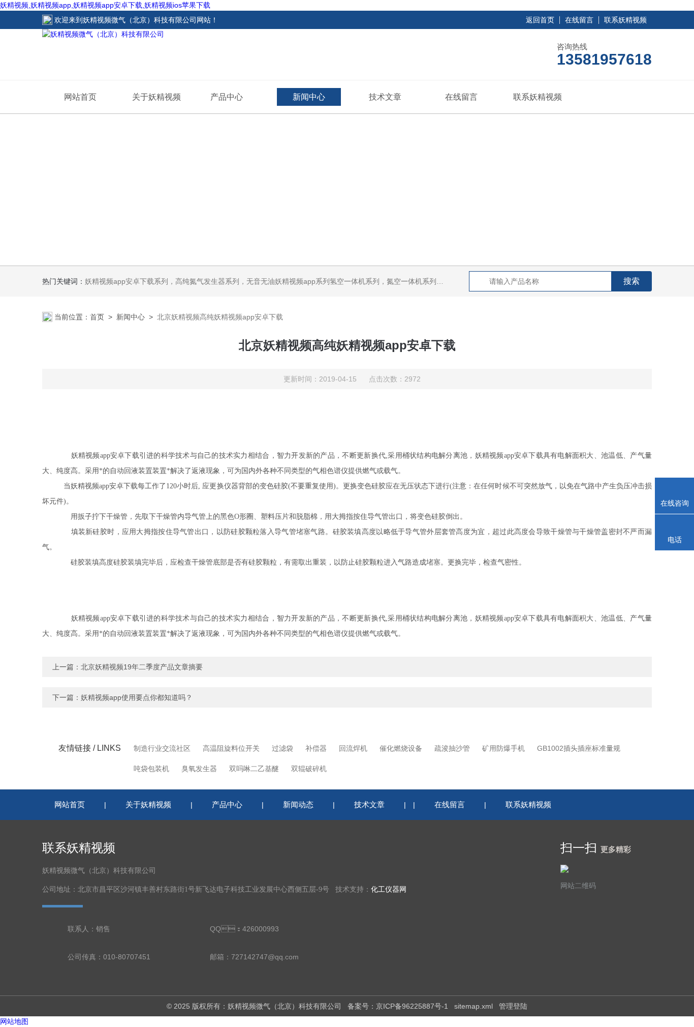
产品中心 (226, 97)
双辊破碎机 (309, 769)
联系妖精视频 (625, 20)
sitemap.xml (473, 1006)
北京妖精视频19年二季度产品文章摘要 (142, 667)
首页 (97, 317)
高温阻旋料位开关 (231, 748)
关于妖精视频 (156, 97)
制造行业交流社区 (162, 748)
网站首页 (80, 97)
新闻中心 (309, 97)
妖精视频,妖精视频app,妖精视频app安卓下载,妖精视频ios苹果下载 (105, 5)
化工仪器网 (388, 889)
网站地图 (14, 1021)
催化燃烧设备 (401, 748)
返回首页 (540, 20)
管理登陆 (513, 1006)
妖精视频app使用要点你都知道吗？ (137, 697)
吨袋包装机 (151, 769)
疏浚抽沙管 (452, 748)
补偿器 (316, 748)
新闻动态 (298, 804)
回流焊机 (353, 748)
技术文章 (385, 97)
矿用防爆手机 (503, 748)
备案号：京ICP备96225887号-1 (398, 1006)
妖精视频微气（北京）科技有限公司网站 (147, 20)
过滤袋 (282, 748)
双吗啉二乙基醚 (254, 769)
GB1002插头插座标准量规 (578, 748)
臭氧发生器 (199, 769)
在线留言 (579, 20)
